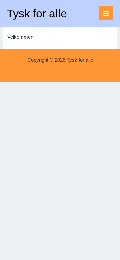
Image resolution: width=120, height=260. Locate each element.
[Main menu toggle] (106, 13)
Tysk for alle (37, 13)
